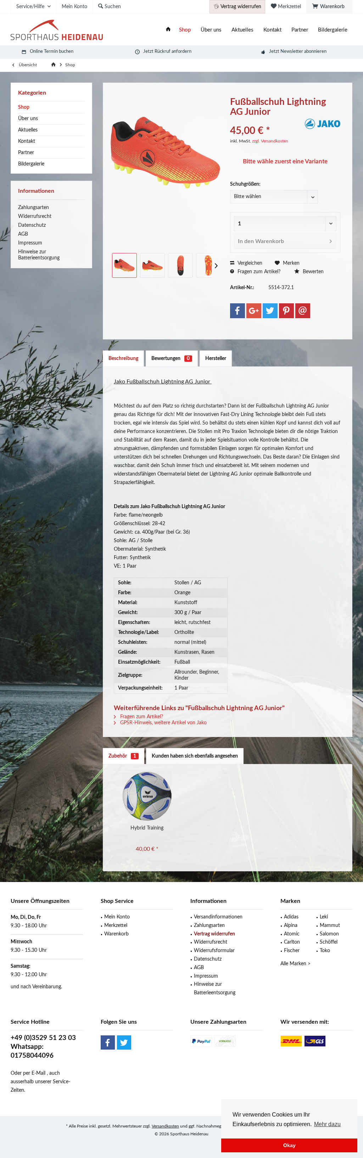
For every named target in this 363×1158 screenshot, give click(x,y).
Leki (324, 917)
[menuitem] (329, 6)
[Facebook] (237, 310)
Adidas (291, 917)
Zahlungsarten (33, 207)
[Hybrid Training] (147, 796)
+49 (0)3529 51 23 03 (43, 1038)
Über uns (28, 118)
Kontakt (26, 141)
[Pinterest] (286, 310)
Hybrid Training (146, 828)
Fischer (292, 950)
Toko (325, 950)
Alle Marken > (295, 963)
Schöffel (328, 942)
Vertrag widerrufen (214, 934)
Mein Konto (117, 917)
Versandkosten (165, 1126)
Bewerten (312, 271)
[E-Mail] (302, 310)
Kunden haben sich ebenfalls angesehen (195, 756)
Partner (26, 152)
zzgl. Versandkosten (270, 141)
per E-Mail (34, 1073)
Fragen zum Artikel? (258, 271)
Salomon (329, 934)
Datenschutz (32, 225)
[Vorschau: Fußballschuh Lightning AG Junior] (124, 265)
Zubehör (122, 756)
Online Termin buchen (51, 51)
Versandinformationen (218, 917)
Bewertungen (170, 358)
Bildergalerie (31, 164)
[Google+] (253, 310)
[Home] (168, 30)
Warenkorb (116, 934)
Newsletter (291, 51)
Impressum (30, 243)
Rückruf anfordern (173, 51)
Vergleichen (249, 263)
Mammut (330, 925)
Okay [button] (289, 1145)
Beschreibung (123, 358)
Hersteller (215, 358)
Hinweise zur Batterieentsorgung (39, 254)
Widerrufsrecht (34, 216)
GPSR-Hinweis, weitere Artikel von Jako (163, 722)
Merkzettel (115, 925)
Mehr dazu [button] (327, 1124)
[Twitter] (270, 310)
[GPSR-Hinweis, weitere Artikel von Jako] (322, 124)
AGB (23, 234)
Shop (23, 107)
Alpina (290, 925)
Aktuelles (28, 130)
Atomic (292, 934)
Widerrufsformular (214, 950)
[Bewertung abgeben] (266, 121)
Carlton (292, 942)
